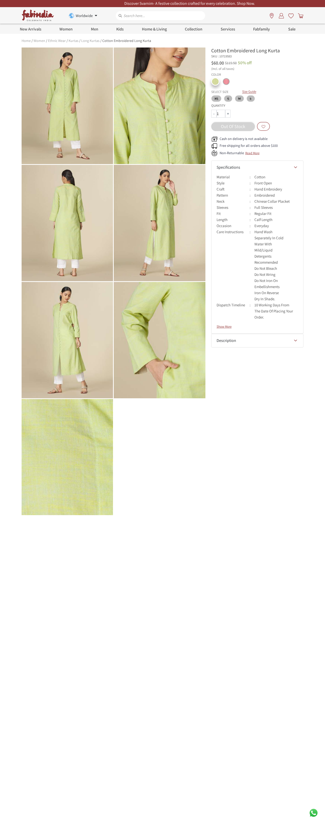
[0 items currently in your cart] (299, 15)
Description (226, 340)
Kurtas (73, 40)
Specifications (228, 167)
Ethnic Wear (57, 40)
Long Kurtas (90, 40)
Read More (252, 153)
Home (26, 40)
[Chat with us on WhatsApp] (313, 812)
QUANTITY (218, 105)
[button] (215, 81)
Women (39, 40)
